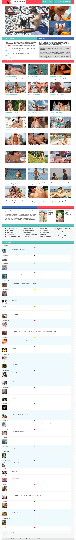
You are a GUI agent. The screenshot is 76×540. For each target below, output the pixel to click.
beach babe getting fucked (62, 235)
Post (4, 534)
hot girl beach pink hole (44, 232)
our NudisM (18, 1)
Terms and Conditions (24, 538)
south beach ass (43, 234)
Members (67, 1)
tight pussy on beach (61, 231)
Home (44, 1)
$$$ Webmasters (40, 538)
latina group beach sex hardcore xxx (30, 234)
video (56, 1)
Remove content (32, 538)
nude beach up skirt (27, 236)
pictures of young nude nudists (46, 236)
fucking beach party (27, 232)
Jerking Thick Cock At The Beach (50, 213)
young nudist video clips (11, 234)
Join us (62, 1)
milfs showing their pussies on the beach (63, 229)
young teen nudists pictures (28, 230)
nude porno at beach (61, 237)
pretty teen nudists (10, 230)
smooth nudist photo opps (12, 228)
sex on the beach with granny (62, 233)
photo (50, 1)
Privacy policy (16, 538)
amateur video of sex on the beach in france (13, 237)
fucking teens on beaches (28, 228)
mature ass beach (10, 232)
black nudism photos (44, 230)
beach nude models (43, 228)
